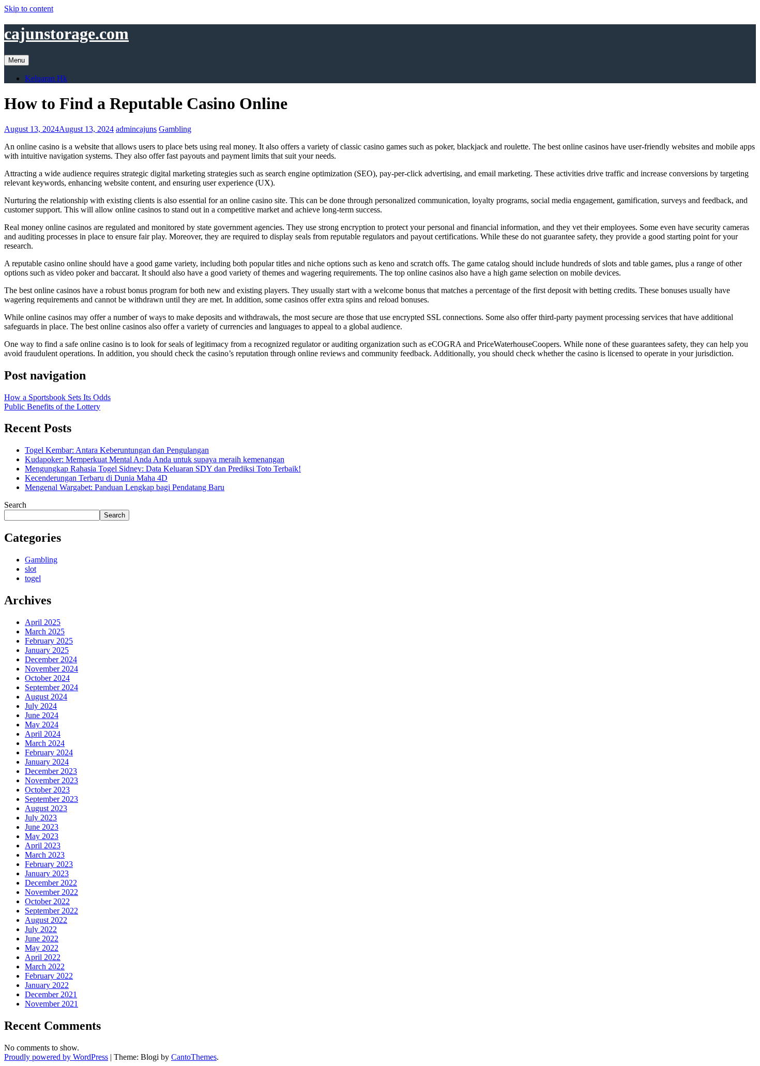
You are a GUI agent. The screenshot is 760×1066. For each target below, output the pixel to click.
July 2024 (41, 706)
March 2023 (45, 854)
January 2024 (47, 761)
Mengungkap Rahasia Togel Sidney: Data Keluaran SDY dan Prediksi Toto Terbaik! (163, 468)
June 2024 (41, 715)
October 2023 (47, 789)
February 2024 (49, 752)
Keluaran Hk (46, 78)
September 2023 (51, 799)
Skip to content (28, 8)
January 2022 (47, 985)
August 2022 (46, 920)
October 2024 (47, 678)
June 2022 (41, 938)
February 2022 (49, 975)
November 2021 (51, 1003)
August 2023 (46, 808)
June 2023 (41, 827)
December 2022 (51, 882)
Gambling (175, 129)
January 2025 (47, 650)
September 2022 (51, 910)
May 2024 (41, 724)
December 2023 (51, 771)
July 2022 (41, 929)
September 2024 (51, 687)
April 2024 (42, 733)
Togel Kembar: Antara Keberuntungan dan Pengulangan (117, 450)
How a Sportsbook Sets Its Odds (57, 397)
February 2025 (49, 640)
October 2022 (47, 901)
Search (15, 504)
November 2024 (51, 668)
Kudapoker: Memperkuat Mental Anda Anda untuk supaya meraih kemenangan (154, 459)
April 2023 (42, 845)
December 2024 (51, 659)
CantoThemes (194, 1057)
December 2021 (51, 994)
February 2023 (49, 864)
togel (33, 578)
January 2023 (47, 873)
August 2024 (46, 696)
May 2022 (41, 947)
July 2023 (41, 817)
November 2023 (51, 780)
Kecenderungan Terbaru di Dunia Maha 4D (96, 478)
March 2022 (45, 966)
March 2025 (45, 631)
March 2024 (45, 743)
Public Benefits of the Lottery (52, 406)
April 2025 (42, 622)
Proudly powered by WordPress (56, 1057)
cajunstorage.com (66, 33)
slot (30, 569)
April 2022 (42, 957)
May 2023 (41, 836)
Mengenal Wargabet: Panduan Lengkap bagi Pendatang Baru (124, 487)
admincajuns (136, 129)
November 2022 (51, 892)
